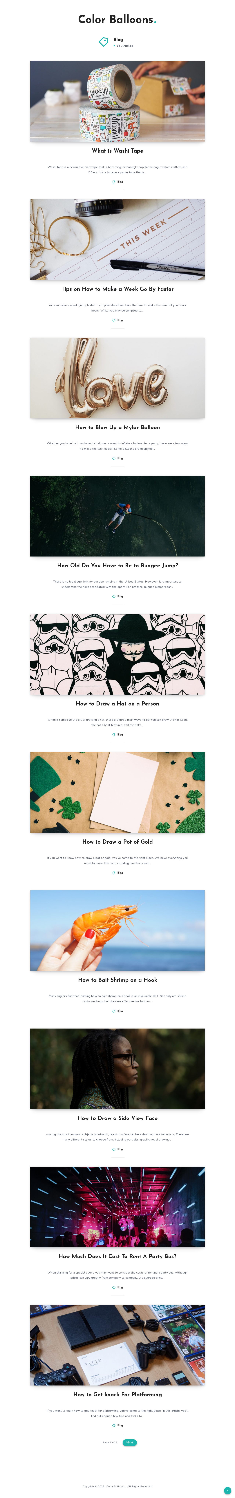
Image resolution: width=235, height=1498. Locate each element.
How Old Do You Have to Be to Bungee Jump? (117, 566)
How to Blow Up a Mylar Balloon (117, 428)
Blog (120, 182)
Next (129, 1442)
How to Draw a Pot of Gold (117, 842)
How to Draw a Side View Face (117, 1118)
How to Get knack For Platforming (117, 1395)
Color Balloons (115, 20)
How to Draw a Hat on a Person (117, 704)
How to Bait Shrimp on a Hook (117, 980)
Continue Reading (187, 131)
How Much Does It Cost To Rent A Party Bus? (117, 1257)
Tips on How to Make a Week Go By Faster (118, 289)
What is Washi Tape (117, 151)
